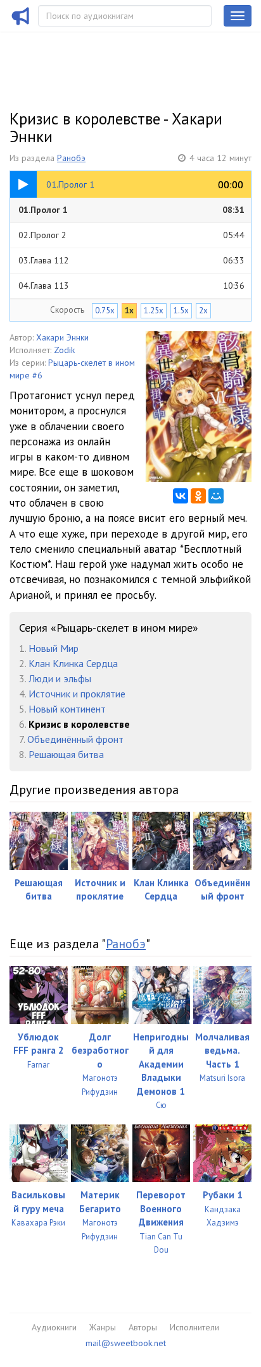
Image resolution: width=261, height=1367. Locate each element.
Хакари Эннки (62, 337)
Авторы (143, 1327)
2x (203, 310)
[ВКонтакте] (180, 495)
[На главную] (21, 24)
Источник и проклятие (77, 693)
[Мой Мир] (216, 495)
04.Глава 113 (131, 285)
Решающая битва (66, 754)
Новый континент (67, 708)
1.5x (181, 310)
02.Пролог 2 (131, 235)
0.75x (105, 310)
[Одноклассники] (198, 495)
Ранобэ (71, 158)
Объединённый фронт (75, 739)
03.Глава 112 (131, 260)
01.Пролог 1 (131, 209)
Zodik (64, 350)
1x (129, 310)
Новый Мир (54, 648)
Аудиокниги (54, 1327)
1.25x (153, 310)
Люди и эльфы (60, 678)
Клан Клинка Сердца (73, 663)
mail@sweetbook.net (126, 1343)
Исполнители (194, 1327)
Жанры (102, 1327)
